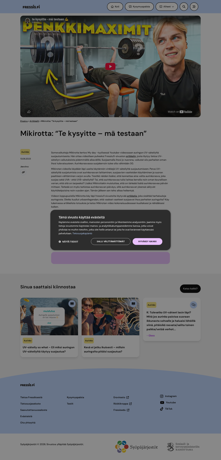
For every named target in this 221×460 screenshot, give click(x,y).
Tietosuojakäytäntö (82, 233)
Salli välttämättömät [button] (111, 241)
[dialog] (110, 230)
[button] (68, 241)
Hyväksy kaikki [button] (147, 241)
